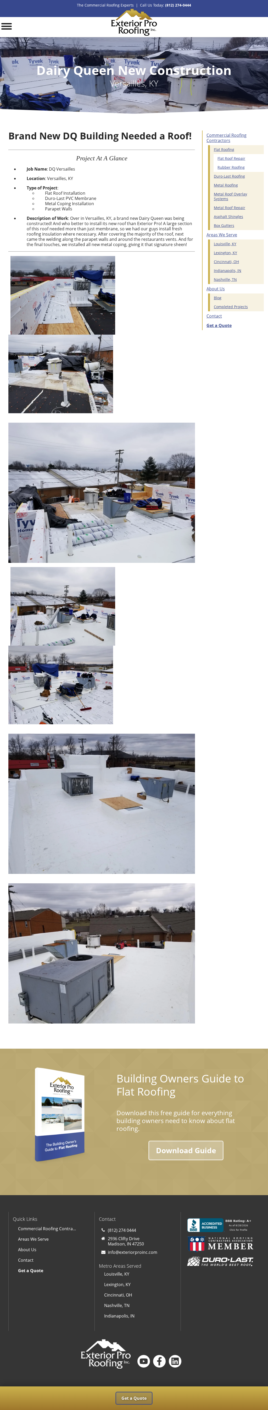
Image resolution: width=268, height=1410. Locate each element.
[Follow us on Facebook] (159, 1361)
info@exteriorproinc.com (132, 1252)
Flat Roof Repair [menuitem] (231, 158)
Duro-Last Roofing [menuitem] (229, 176)
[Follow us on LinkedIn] (175, 1361)
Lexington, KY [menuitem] (225, 252)
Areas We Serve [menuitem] (221, 235)
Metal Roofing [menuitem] (226, 185)
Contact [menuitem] (214, 316)
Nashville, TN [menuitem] (225, 279)
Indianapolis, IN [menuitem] (227, 270)
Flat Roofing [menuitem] (224, 149)
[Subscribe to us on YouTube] (143, 1361)
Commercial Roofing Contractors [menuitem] (226, 137)
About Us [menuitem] (215, 289)
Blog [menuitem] (217, 297)
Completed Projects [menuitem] (231, 306)
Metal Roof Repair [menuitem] (229, 207)
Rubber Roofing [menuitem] (231, 167)
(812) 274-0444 (178, 5)
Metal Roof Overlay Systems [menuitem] (230, 196)
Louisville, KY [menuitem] (225, 243)
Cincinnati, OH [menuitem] (226, 261)
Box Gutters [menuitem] (224, 225)
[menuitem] (231, 325)
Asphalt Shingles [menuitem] (228, 216)
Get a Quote (134, 1398)
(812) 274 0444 (122, 1230)
